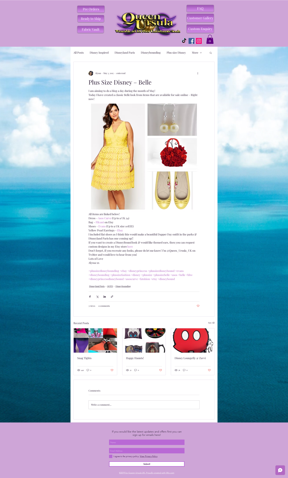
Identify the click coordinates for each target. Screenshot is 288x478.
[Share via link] (112, 296)
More (195, 52)
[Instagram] (199, 41)
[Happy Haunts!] (144, 340)
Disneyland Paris (125, 52)
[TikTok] (184, 41)
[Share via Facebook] (89, 296)
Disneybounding (151, 52)
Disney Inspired (99, 52)
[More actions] (198, 73)
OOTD (110, 286)
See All (211, 322)
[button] (210, 39)
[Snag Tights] (95, 340)
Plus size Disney (176, 52)
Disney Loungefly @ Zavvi (190, 358)
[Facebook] (191, 41)
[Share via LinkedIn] (104, 296)
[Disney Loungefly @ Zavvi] (192, 340)
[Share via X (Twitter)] (97, 296)
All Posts (79, 52)
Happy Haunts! (135, 358)
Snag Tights (84, 358)
